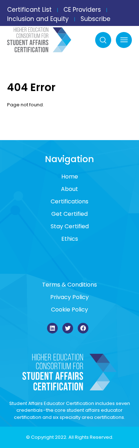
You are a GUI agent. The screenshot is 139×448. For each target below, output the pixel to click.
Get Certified (69, 214)
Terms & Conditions (69, 285)
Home (69, 176)
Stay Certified (70, 226)
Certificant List (29, 9)
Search (103, 40)
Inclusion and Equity (38, 19)
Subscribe (95, 19)
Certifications (69, 201)
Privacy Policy (69, 297)
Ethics (69, 239)
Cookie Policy (69, 309)
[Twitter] (67, 328)
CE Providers (82, 9)
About (69, 189)
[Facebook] (83, 328)
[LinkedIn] (52, 328)
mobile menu (124, 40)
